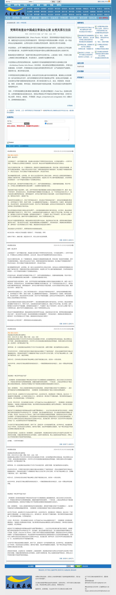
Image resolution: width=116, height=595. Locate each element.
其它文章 (83, 18)
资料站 (59, 5)
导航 (51, 5)
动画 (45, 5)
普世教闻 (16, 18)
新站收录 (73, 570)
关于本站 (48, 570)
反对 (70, 240)
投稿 (103, 1)
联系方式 (60, 570)
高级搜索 (85, 566)
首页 (18, 23)
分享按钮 (70, 105)
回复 (61, 240)
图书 (32, 5)
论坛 (25, 5)
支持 (64, 240)
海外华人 (44, 18)
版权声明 (54, 570)
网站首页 (41, 570)
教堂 (38, 5)
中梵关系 (64, 18)
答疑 (9, 5)
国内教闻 (25, 18)
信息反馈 (67, 570)
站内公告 (93, 18)
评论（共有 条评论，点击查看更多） (18, 146)
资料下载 (17, 5)
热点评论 (73, 18)
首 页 (8, 18)
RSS (106, 1)
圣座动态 (35, 18)
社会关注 (54, 18)
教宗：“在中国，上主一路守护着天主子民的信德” (26, 110)
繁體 (99, 1)
